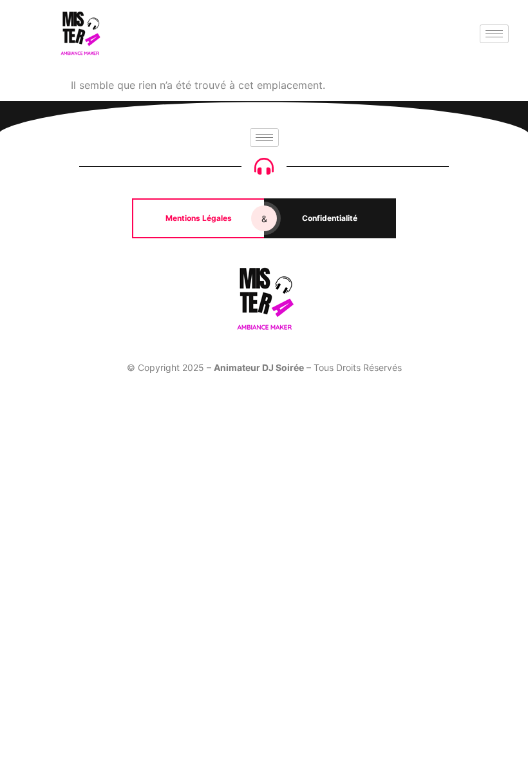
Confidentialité (329, 218)
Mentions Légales (198, 218)
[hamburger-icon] (494, 33)
